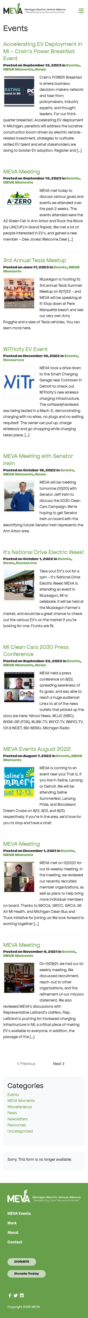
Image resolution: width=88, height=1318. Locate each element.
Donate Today (26, 1273)
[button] (81, 11)
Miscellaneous (19, 1107)
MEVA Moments (18, 69)
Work (12, 1223)
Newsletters (17, 1119)
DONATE (21, 1262)
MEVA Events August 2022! (37, 749)
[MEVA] (42, 8)
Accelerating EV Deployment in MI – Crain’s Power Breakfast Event (42, 51)
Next (57, 1063)
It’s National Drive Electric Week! (43, 552)
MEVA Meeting (21, 171)
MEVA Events (19, 1213)
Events (72, 65)
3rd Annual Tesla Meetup (34, 260)
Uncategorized (20, 1131)
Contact (14, 1242)
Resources (13, 360)
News (40, 69)
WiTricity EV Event (25, 349)
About (12, 1232)
